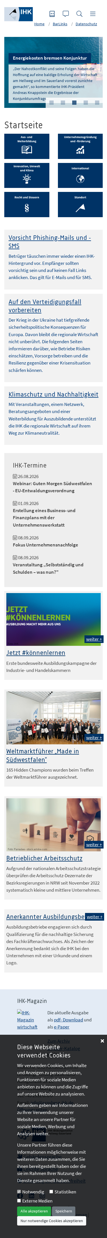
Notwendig (33, 1192)
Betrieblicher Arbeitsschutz (44, 858)
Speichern (63, 1211)
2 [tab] (63, 103)
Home (39, 23)
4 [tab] (85, 103)
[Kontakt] (66, 14)
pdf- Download (68, 1020)
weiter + (94, 639)
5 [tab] (97, 103)
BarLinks (60, 23)
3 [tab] (74, 103)
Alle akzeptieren (34, 1211)
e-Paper (61, 1027)
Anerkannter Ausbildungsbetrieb (52, 917)
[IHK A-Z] (52, 14)
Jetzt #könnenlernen (35, 653)
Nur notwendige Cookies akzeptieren (52, 1220)
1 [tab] (51, 103)
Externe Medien (37, 1201)
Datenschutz (86, 23)
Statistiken (65, 1192)
